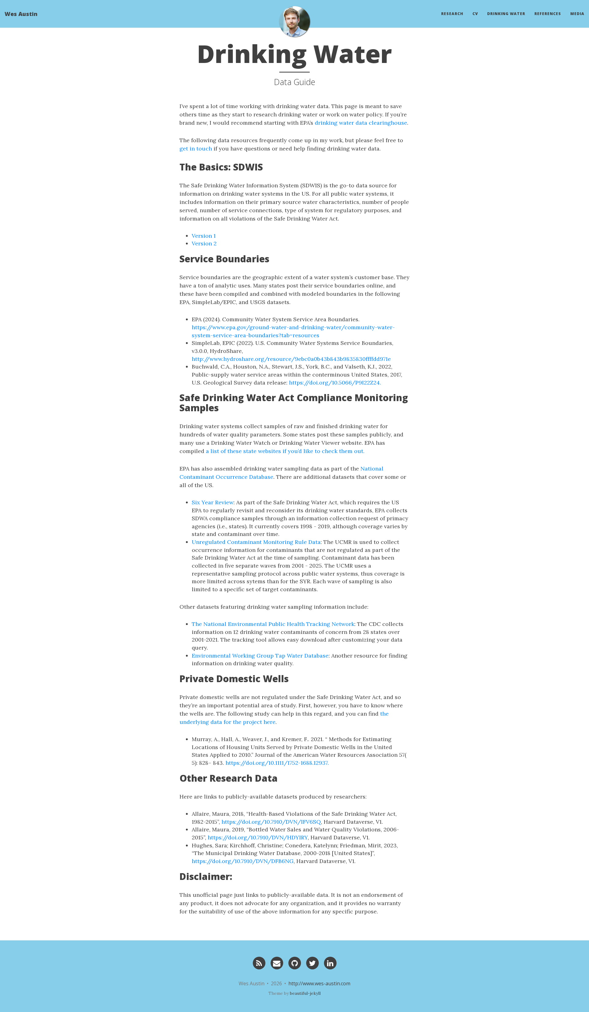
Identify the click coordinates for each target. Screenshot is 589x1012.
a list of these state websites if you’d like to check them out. (285, 451)
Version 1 (204, 235)
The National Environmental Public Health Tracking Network (273, 623)
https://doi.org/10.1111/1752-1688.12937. (277, 762)
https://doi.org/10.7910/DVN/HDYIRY (258, 837)
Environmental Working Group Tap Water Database (260, 655)
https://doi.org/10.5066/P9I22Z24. (335, 382)
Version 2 (204, 243)
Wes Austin (21, 14)
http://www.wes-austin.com (319, 983)
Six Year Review (212, 502)
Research (452, 13)
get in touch (195, 148)
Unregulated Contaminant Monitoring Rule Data (256, 541)
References (547, 13)
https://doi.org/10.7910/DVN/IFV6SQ (271, 821)
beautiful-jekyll (305, 993)
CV (475, 13)
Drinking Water (506, 13)
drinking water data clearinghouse (361, 122)
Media (577, 13)
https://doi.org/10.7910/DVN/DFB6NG (243, 861)
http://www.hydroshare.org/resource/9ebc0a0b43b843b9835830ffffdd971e (291, 358)
